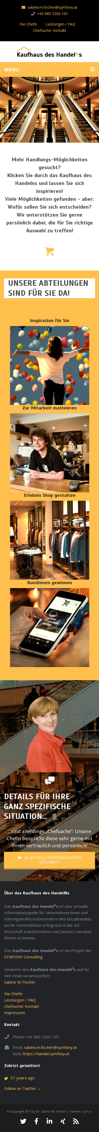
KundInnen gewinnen (49, 582)
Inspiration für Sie (49, 320)
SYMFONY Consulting (23, 956)
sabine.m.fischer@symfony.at (52, 7)
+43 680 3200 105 (52, 13)
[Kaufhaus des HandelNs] (50, 52)
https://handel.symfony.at (46, 1053)
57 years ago (23, 1077)
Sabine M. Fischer (19, 982)
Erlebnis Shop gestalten (50, 495)
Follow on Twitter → (22, 1088)
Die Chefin (28, 24)
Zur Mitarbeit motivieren (49, 408)
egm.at (87, 1111)
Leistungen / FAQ (60, 24)
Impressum (14, 1012)
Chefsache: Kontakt (49, 30)
